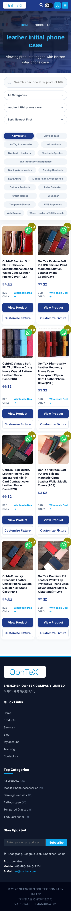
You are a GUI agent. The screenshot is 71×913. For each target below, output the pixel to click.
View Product (17, 307)
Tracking (9, 749)
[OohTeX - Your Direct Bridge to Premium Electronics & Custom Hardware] (14, 5)
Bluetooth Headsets (19, 153)
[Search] (41, 5)
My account (11, 742)
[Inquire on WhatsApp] (28, 230)
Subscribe (56, 842)
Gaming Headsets (53, 170)
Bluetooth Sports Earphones (36, 161)
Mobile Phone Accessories (47, 178)
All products (54, 144)
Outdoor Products (20, 187)
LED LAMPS (14, 178)
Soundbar (53, 195)
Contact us (11, 756)
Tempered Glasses (19, 204)
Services (9, 727)
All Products (19, 135)
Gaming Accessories (20, 170)
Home (25, 25)
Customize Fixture (18, 318)
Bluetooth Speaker (52, 153)
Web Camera (14, 213)
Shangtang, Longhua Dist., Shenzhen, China (36, 854)
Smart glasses (20, 195)
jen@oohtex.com (25, 871)
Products (9, 720)
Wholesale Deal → (23, 294)
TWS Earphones (53, 204)
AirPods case (51, 135)
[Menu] (65, 5)
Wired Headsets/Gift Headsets (46, 213)
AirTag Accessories (21, 144)
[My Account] (57, 5)
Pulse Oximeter (52, 187)
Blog (6, 734)
